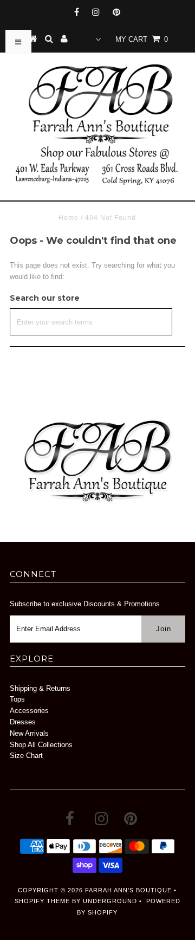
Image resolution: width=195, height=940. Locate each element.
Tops (17, 699)
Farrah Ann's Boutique (128, 890)
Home (68, 218)
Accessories (29, 710)
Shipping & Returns (40, 688)
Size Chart (26, 755)
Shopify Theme (42, 901)
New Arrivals (29, 733)
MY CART (141, 39)
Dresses (23, 722)
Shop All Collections (41, 745)
